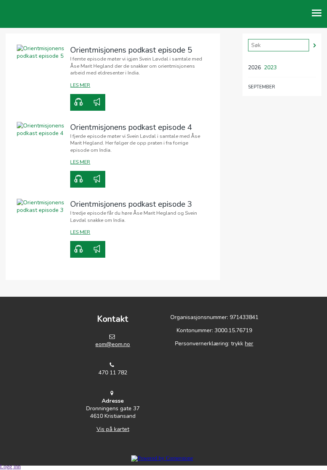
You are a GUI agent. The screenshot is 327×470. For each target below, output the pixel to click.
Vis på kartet (113, 429)
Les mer (80, 85)
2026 (254, 67)
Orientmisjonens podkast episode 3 (131, 204)
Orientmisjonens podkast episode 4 (131, 127)
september (261, 87)
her (249, 343)
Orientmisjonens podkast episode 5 (131, 50)
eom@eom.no (112, 344)
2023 (270, 67)
